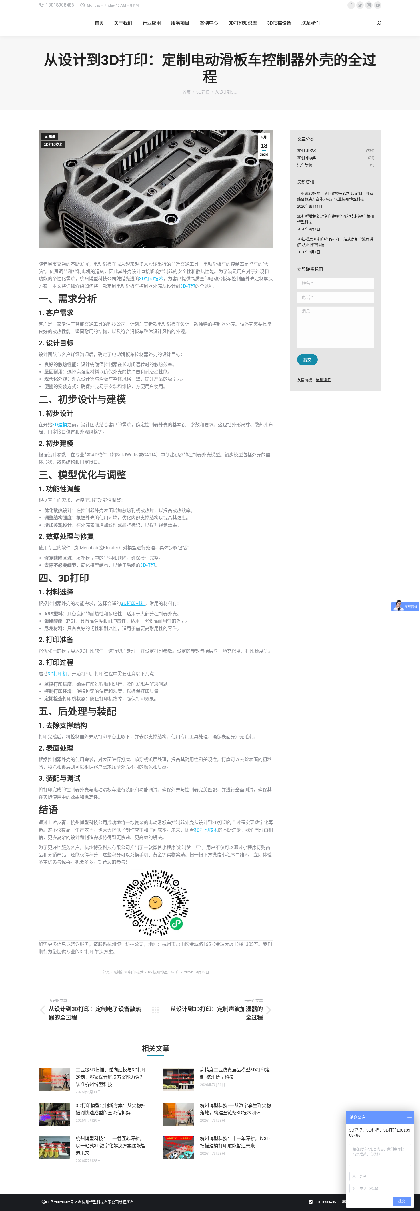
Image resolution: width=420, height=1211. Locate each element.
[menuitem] (99, 23)
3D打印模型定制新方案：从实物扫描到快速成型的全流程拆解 (110, 1109)
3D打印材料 (133, 603)
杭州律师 (323, 379)
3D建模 (49, 137)
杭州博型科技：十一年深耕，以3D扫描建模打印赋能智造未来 (235, 1142)
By (164, 972)
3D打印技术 (53, 145)
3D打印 (187, 286)
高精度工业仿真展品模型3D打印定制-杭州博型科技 (235, 1073)
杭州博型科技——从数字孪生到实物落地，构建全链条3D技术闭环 (235, 1109)
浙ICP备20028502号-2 (59, 1202)
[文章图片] (54, 1079)
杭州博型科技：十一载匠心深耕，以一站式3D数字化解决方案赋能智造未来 (110, 1146)
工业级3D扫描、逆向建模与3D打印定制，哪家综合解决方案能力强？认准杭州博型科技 (111, 1077)
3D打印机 (57, 674)
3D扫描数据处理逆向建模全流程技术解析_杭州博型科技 (335, 219)
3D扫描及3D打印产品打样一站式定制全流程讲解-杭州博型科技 (335, 241)
